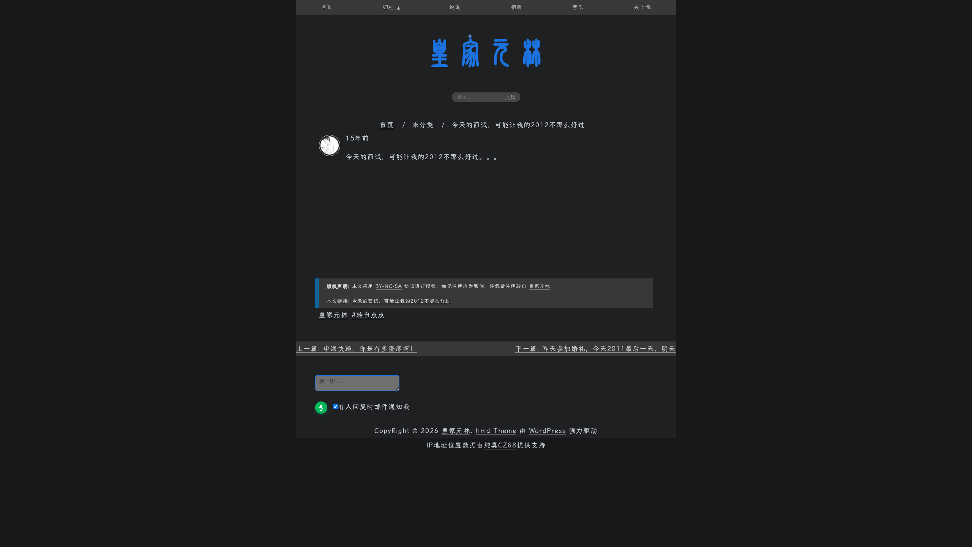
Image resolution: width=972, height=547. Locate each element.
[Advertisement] (486, 225)
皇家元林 (486, 53)
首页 (387, 125)
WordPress (547, 431)
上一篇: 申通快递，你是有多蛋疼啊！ (356, 349)
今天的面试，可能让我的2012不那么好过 (401, 301)
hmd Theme (496, 431)
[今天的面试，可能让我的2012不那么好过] (329, 154)
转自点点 (370, 315)
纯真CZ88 (500, 445)
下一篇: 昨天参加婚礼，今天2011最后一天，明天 (595, 349)
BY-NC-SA (389, 286)
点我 (510, 97)
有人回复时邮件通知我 (374, 407)
